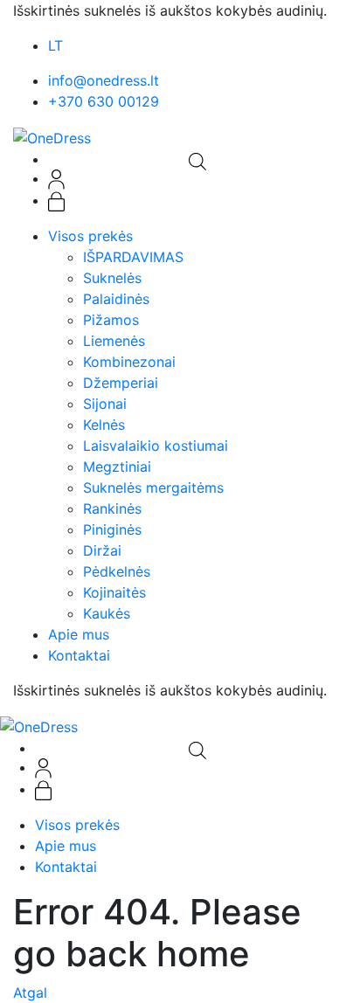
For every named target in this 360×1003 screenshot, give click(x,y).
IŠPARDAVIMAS (133, 257)
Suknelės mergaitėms (153, 487)
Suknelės (112, 278)
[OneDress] (52, 136)
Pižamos (111, 320)
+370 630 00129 (103, 101)
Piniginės (112, 529)
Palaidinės (116, 299)
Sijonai (105, 403)
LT (55, 45)
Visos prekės (90, 236)
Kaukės (106, 613)
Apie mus (78, 634)
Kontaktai (79, 655)
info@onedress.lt (103, 80)
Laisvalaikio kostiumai (155, 445)
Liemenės (114, 340)
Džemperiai (120, 382)
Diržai (102, 550)
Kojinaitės (114, 592)
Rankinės (112, 508)
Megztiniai (117, 466)
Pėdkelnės (116, 571)
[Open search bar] (197, 160)
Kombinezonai (129, 361)
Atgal (30, 992)
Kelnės (104, 424)
